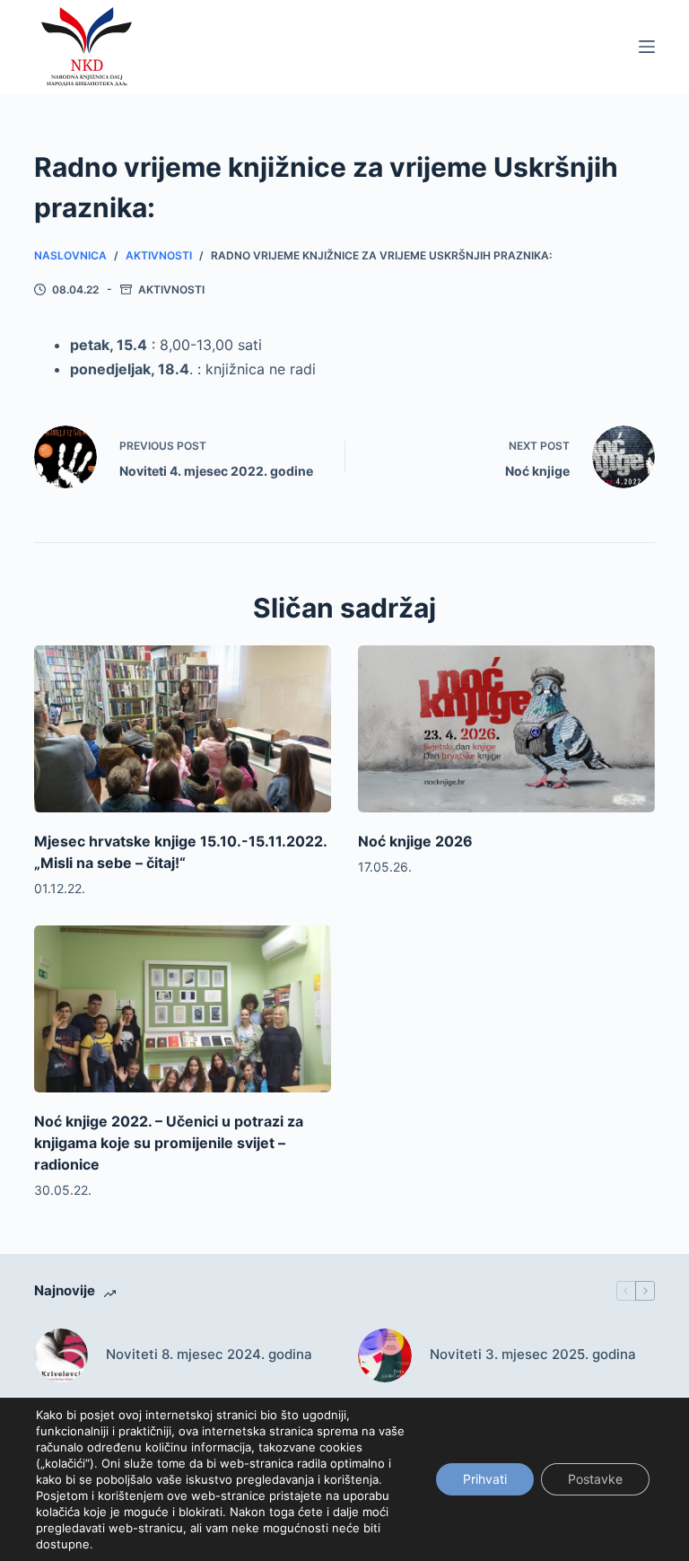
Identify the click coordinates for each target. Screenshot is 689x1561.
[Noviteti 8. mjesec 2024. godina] (61, 1355)
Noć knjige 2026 (415, 841)
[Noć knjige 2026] (506, 728)
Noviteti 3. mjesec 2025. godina (533, 1354)
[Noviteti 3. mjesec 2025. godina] (385, 1355)
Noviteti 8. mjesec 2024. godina (209, 1354)
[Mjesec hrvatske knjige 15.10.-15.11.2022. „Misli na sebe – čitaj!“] (182, 728)
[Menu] (647, 47)
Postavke (595, 1478)
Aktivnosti (171, 289)
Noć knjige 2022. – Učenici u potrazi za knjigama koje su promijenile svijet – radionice (168, 1142)
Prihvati (485, 1478)
